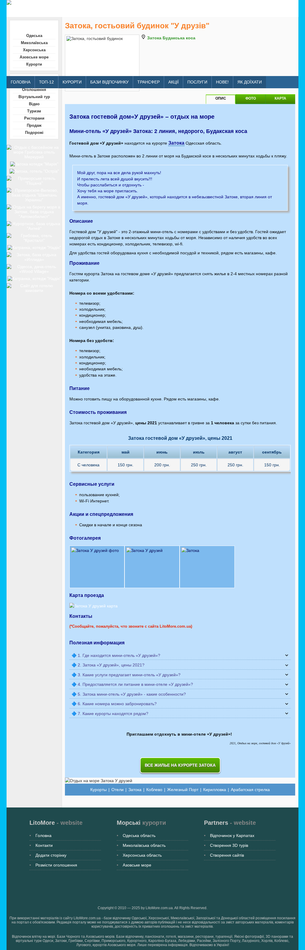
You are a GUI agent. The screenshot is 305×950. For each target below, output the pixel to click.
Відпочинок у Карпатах (232, 835)
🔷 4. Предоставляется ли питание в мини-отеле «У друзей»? (132, 684)
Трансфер (148, 82)
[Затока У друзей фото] (180, 567)
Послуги (197, 82)
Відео (34, 104)
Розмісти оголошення (56, 865)
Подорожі (34, 132)
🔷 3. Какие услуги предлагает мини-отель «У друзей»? (125, 674)
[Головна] (114, 2)
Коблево (154, 789)
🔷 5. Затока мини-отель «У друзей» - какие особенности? (128, 694)
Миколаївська (34, 43)
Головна (20, 82)
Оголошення (34, 89)
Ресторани (34, 118)
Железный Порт (182, 789)
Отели (117, 789)
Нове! (222, 82)
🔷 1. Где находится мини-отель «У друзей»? (115, 655)
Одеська (34, 35)
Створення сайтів (227, 855)
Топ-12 (46, 82)
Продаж (34, 125)
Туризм (34, 111)
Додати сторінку (50, 855)
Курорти (72, 82)
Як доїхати (249, 82)
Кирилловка (214, 789)
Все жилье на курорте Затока (180, 765)
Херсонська (34, 50)
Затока (176, 143)
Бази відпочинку (109, 82)
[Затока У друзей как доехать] (93, 606)
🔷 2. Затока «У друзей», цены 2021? (107, 665)
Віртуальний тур (34, 97)
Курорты (98, 789)
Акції (173, 82)
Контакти (44, 845)
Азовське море (34, 57)
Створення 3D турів (229, 845)
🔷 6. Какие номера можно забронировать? (114, 703)
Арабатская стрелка (250, 789)
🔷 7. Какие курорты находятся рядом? (109, 713)
